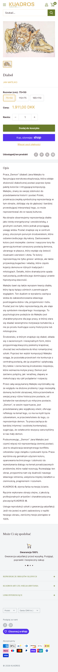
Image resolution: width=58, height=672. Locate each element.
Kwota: (6, 117)
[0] (52, 5)
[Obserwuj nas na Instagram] (11, 625)
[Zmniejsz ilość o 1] (15, 117)
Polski (7, 610)
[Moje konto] (46, 4)
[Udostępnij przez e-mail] (53, 154)
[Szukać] (51, 12)
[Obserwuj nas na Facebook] (5, 625)
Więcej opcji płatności (29, 144)
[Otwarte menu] (4, 5)
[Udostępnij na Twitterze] (47, 154)
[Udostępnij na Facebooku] (36, 154)
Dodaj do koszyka (29, 128)
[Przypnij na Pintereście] (42, 154)
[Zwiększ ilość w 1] (34, 117)
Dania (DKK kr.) (26, 610)
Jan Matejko (10, 82)
